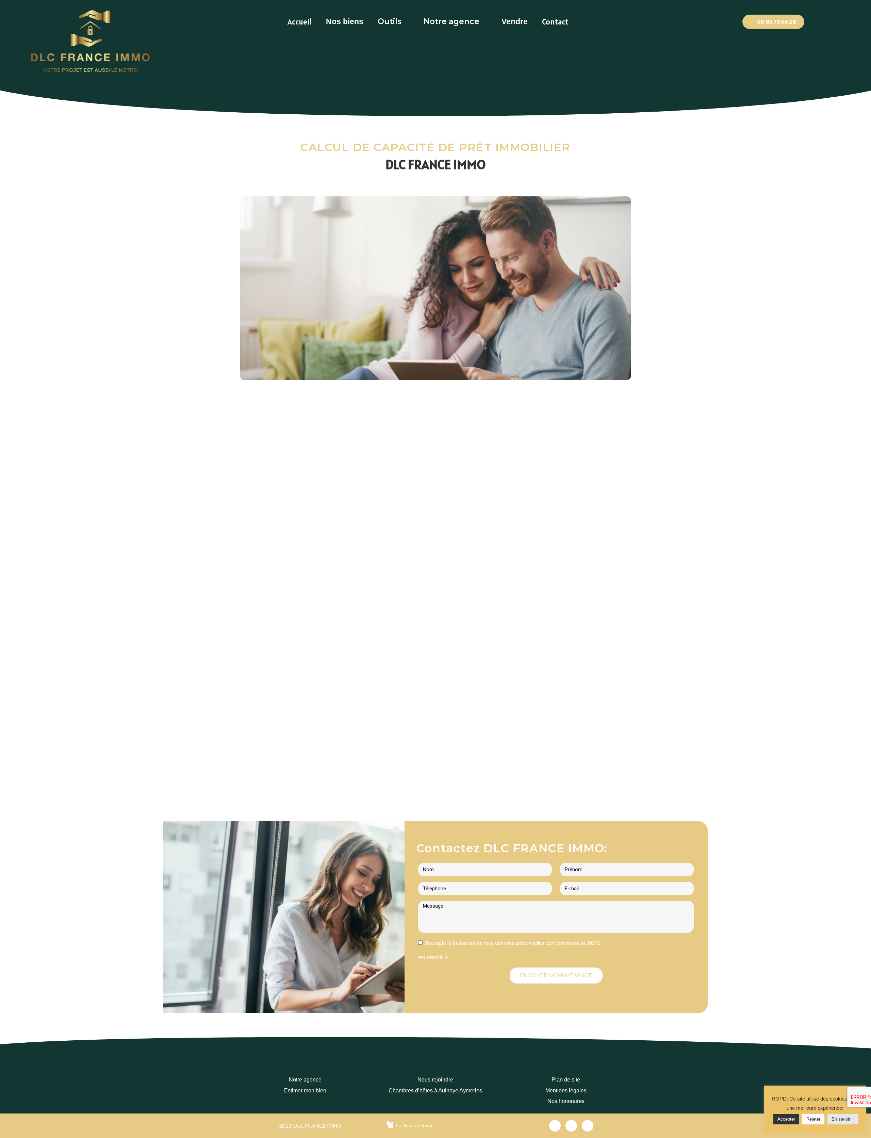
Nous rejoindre (435, 1080)
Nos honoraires (566, 1101)
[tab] (299, 22)
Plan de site (566, 1080)
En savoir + (843, 1119)
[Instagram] (587, 1126)
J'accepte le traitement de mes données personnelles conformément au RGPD (512, 943)
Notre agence (305, 1080)
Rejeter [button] (813, 1119)
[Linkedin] (571, 1126)
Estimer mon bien (305, 1090)
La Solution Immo (415, 1125)
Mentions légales (566, 1090)
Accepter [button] (786, 1119)
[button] (773, 22)
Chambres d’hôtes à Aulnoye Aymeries (435, 1090)
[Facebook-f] (555, 1126)
